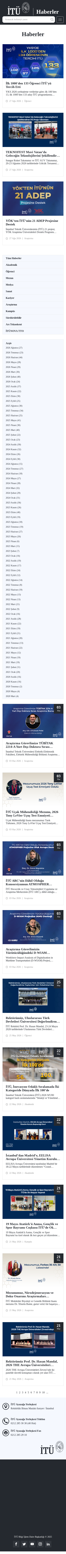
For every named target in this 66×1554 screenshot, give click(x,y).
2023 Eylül (13, 517)
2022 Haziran (14, 590)
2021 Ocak (13, 672)
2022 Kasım (13, 565)
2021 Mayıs (13, 652)
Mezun (9, 278)
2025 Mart (13, 430)
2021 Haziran (14, 648)
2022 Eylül (13, 575)
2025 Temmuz (14, 410)
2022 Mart (13, 604)
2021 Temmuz (14, 643)
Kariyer (10, 298)
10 (43, 1392)
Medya (9, 284)
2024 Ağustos (14, 464)
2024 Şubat (13, 493)
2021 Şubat (13, 667)
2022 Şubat (12, 609)
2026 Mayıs (13, 362)
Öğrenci (10, 271)
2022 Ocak (13, 614)
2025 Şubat (13, 435)
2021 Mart (13, 662)
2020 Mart (12, 696)
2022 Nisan (13, 599)
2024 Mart (13, 488)
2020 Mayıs (13, 691)
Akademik (11, 264)
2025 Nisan (13, 425)
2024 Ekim (13, 454)
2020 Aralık (13, 677)
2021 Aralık (13, 619)
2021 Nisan (13, 657)
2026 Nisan (13, 367)
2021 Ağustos (14, 638)
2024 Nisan (13, 483)
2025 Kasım (13, 391)
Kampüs (10, 311)
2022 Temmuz (14, 585)
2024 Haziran (14, 473)
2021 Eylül (13, 633)
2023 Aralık (13, 502)
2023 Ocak (13, 556)
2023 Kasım (13, 507)
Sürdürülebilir (13, 317)
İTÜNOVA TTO (15, 331)
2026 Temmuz (14, 352)
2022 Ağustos (14, 580)
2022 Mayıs (13, 594)
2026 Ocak (13, 381)
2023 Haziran (14, 531)
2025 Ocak (13, 440)
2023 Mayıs (13, 536)
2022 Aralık (13, 561)
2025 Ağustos (14, 406)
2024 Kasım (13, 449)
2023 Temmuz (14, 527)
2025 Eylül (13, 401)
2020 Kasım (13, 682)
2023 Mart (13, 546)
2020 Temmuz (14, 686)
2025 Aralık (13, 386)
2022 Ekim (13, 570)
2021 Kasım (13, 623)
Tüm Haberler (13, 258)
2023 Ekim (13, 512)
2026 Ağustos (14, 348)
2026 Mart (13, 372)
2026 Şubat (13, 377)
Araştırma (11, 304)
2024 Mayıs (13, 478)
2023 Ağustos (14, 522)
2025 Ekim (13, 396)
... (47, 1392)
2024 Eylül (13, 459)
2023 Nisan (12, 541)
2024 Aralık (13, 444)
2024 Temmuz (14, 469)
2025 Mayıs (13, 420)
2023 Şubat (12, 551)
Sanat (9, 291)
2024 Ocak (13, 498)
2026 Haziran (14, 357)
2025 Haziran (14, 415)
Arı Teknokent (14, 324)
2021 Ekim (13, 628)
